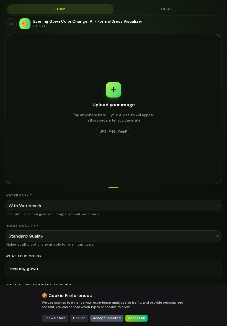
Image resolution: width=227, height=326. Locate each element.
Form (60, 9)
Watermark (19, 195)
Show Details (55, 318)
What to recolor (24, 256)
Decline (79, 318)
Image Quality (22, 226)
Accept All (136, 318)
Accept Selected (107, 318)
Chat (166, 9)
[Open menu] (11, 23)
